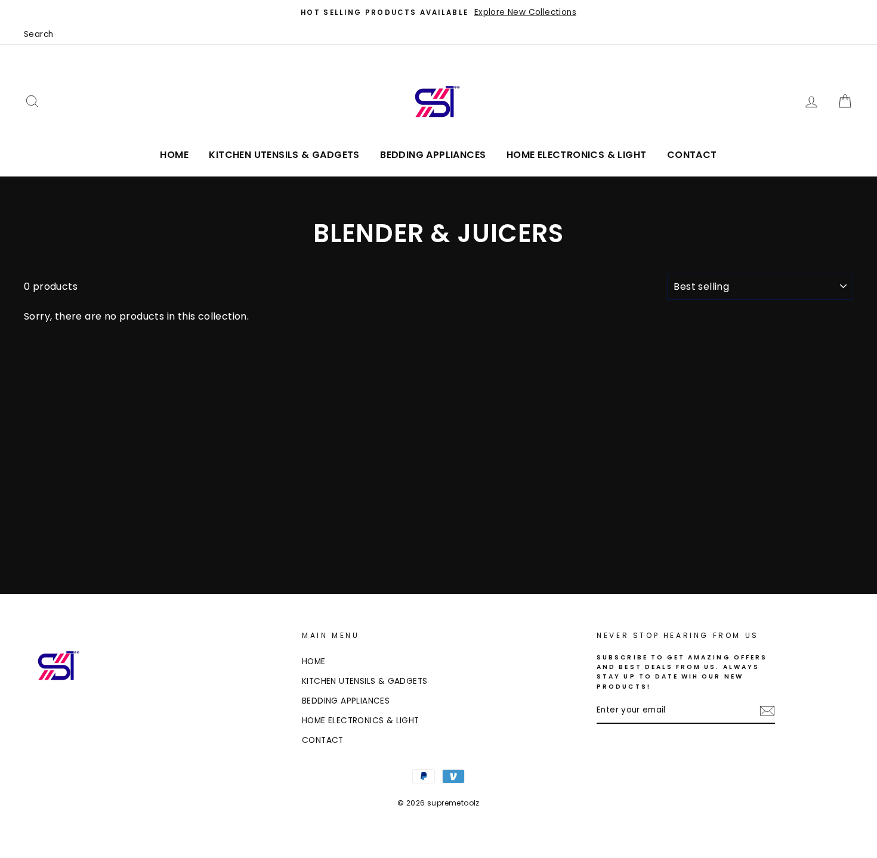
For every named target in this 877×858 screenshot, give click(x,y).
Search (38, 34)
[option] (438, 12)
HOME (174, 155)
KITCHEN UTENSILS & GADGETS (284, 155)
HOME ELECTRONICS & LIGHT (577, 155)
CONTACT (692, 155)
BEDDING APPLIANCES (433, 155)
